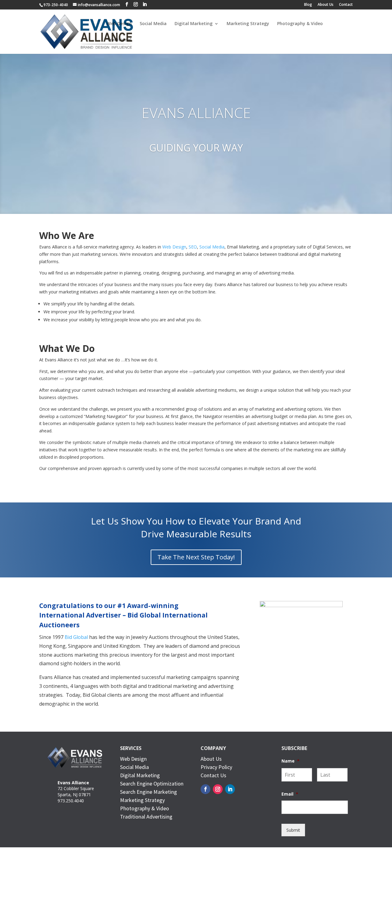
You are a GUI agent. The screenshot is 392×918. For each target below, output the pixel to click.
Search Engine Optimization (151, 783)
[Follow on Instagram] (218, 789)
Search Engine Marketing (148, 791)
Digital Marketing (194, 23)
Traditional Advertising (146, 816)
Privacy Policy (216, 767)
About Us (326, 5)
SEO (193, 247)
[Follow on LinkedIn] (230, 789)
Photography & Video (300, 23)
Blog (308, 5)
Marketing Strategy (248, 23)
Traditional (119, 40)
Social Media (153, 23)
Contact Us (213, 775)
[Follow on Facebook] (205, 789)
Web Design (119, 23)
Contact (346, 5)
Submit (293, 830)
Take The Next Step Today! (196, 557)
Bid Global (76, 637)
